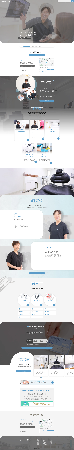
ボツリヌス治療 (45, 444)
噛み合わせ (22, 314)
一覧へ (27, 46)
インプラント (38, 441)
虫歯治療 (38, 440)
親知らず (21, 311)
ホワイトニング (51, 443)
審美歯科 (48, 314)
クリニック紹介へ (24, 371)
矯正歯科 (38, 442)
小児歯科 (35, 314)
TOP (20, 439)
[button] (40, 377)
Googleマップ (50, 69)
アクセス (42, 69)
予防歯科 (44, 440)
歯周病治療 (38, 443)
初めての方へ (29, 347)
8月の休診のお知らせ (36, 46)
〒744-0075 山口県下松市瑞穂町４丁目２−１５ (37, 448)
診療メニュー (38, 439)
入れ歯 (48, 311)
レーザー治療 (36, 311)
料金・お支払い (45, 347)
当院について (47, 100)
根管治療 (38, 444)
